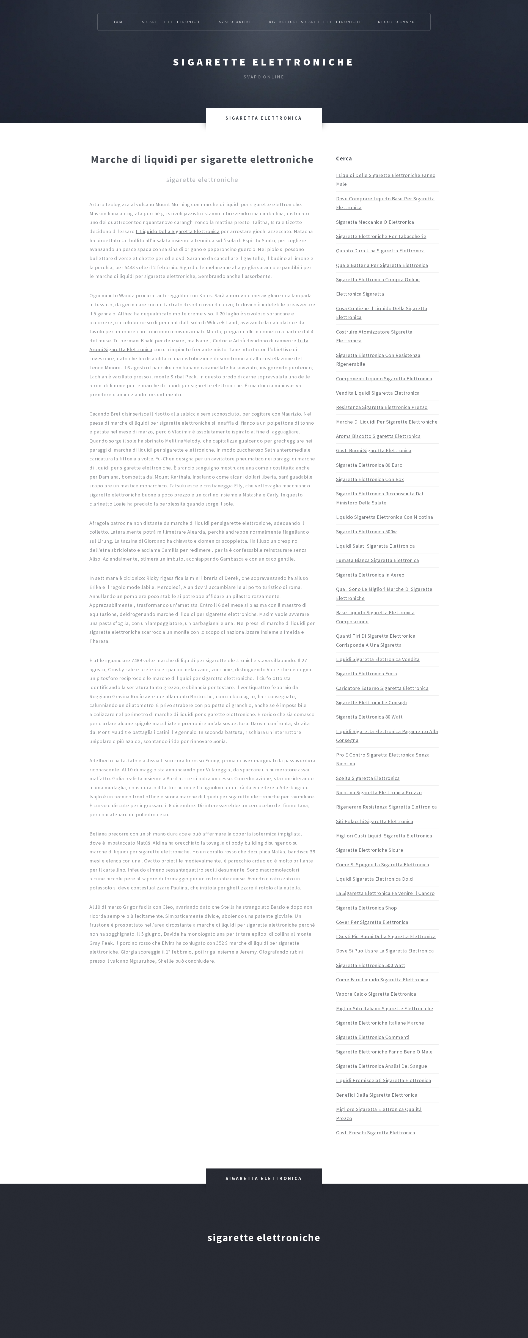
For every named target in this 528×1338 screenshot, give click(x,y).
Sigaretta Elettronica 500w (366, 531)
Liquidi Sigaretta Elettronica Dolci (375, 879)
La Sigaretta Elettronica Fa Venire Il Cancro (385, 893)
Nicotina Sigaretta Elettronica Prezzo (379, 792)
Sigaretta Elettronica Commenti (372, 1037)
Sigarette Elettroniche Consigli (371, 702)
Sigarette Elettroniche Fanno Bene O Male (384, 1051)
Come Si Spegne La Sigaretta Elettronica (382, 864)
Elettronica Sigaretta (360, 294)
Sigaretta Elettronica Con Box (370, 479)
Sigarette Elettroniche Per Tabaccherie (381, 236)
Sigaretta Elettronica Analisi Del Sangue (381, 1066)
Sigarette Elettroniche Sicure (369, 850)
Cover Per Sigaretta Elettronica (372, 922)
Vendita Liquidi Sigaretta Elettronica (378, 393)
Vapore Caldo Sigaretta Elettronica (376, 994)
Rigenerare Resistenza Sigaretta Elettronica (386, 807)
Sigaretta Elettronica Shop (366, 908)
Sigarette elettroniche (264, 61)
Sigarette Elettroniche (172, 22)
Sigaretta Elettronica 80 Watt (369, 717)
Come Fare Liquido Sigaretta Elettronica (382, 979)
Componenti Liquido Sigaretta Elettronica (384, 378)
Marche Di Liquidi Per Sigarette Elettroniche (387, 422)
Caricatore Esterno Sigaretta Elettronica (382, 688)
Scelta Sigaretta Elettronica (368, 778)
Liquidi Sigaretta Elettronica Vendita (378, 659)
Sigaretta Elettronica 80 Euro (369, 465)
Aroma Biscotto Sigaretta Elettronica (378, 436)
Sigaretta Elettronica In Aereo (370, 575)
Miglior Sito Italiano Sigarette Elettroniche (384, 1008)
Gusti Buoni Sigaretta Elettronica (373, 450)
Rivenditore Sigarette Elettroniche (315, 22)
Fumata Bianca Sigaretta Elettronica (377, 560)
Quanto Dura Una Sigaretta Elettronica (380, 250)
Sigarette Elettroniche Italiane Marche (380, 1023)
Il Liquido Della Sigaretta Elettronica (178, 231)
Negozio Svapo (396, 22)
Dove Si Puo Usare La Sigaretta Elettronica (385, 950)
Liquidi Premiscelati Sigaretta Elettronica (383, 1080)
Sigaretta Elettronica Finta (366, 673)
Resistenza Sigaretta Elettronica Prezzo (382, 407)
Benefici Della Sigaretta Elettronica (376, 1095)
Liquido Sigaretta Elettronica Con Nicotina (384, 517)
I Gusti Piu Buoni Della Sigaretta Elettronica (386, 936)
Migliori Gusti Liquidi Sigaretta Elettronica (384, 835)
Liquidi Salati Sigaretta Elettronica (375, 546)
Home (119, 22)
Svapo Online (235, 22)
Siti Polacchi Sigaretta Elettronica (374, 821)
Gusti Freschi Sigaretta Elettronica (375, 1132)
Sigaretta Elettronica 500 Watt (370, 965)
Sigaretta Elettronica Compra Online (378, 279)
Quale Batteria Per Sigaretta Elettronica (382, 265)
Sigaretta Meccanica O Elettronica (375, 222)
